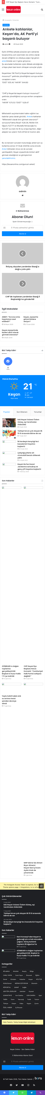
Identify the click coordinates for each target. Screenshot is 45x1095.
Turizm (36, 999)
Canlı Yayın (19, 975)
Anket (29, 116)
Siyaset (31, 991)
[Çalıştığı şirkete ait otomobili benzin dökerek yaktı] (9, 456)
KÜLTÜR (39, 979)
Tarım (12, 999)
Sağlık (24, 987)
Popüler (6, 412)
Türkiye (5, 1003)
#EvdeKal (6, 971)
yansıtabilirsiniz (8, 158)
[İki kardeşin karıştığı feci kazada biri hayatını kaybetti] (9, 444)
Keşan (31, 979)
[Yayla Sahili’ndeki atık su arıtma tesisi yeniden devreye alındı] (11, 688)
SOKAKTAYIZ (7, 995)
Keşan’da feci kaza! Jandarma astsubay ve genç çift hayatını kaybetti (29, 466)
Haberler (22, 979)
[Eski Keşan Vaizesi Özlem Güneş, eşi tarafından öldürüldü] (9, 422)
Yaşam (29, 1003)
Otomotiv (34, 983)
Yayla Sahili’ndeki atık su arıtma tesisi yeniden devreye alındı (11, 700)
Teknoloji (21, 999)
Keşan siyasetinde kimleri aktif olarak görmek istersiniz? (10, 332)
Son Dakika (19, 995)
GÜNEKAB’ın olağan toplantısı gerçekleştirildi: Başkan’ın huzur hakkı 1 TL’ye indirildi (11, 671)
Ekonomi (29, 975)
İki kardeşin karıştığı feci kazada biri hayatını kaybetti (28, 444)
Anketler (16, 20)
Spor (40, 995)
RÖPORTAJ (7, 987)
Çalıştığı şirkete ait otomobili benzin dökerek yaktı (29, 455)
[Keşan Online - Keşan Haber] (13, 9)
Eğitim (37, 975)
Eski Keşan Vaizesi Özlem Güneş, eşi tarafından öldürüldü (28, 422)
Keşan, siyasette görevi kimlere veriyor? (31, 319)
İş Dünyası (18, 1007)
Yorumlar (38, 412)
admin (6, 44)
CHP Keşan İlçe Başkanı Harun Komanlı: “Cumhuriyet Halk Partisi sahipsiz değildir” (33, 671)
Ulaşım (14, 1003)
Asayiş (24, 971)
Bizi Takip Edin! (9, 1014)
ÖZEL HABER (7, 1007)
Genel (5, 979)
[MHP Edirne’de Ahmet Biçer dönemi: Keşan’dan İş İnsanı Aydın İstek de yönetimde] (33, 771)
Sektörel (22, 991)
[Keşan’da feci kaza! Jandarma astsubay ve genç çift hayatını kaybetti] (9, 467)
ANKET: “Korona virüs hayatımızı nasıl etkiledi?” (11, 319)
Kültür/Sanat (7, 983)
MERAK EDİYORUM (21, 983)
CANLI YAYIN (7, 975)
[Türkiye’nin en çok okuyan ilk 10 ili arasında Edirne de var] (9, 434)
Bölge (32, 971)
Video (21, 1003)
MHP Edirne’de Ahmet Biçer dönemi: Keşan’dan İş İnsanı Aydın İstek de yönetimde (33, 868)
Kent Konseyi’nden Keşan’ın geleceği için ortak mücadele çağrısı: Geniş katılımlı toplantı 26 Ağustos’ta (29, 940)
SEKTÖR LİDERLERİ (9, 991)
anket (4, 61)
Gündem (13, 979)
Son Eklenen (22, 412)
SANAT (16, 987)
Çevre (36, 1003)
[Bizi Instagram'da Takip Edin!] (41, 886)
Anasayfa (7, 20)
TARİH (5, 999)
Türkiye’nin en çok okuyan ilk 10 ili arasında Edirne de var (30, 432)
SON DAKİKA (31, 995)
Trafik (29, 999)
